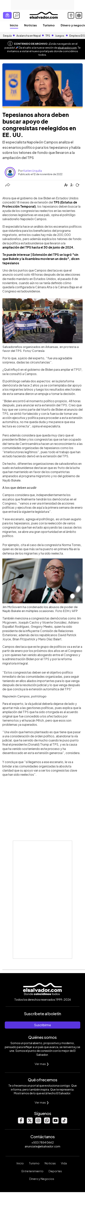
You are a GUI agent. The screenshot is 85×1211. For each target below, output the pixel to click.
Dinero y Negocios (41, 1178)
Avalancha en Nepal (28, 35)
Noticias (30, 25)
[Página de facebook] (21, 1122)
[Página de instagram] (38, 1122)
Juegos (59, 35)
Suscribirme (42, 1025)
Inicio (14, 25)
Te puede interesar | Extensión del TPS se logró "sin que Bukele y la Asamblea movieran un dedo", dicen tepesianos (40, 259)
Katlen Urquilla (32, 170)
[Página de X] (29, 1122)
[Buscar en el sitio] (16, 15)
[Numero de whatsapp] (47, 1122)
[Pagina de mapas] (71, 15)
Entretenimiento (32, 1171)
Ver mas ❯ (42, 1064)
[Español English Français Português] (79, 15)
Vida (64, 1163)
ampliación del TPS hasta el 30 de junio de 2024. (38, 247)
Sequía (7, 35)
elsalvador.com (67, 47)
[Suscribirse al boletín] (7, 15)
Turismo (49, 25)
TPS (47, 35)
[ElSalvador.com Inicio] (44, 15)
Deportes (55, 1171)
